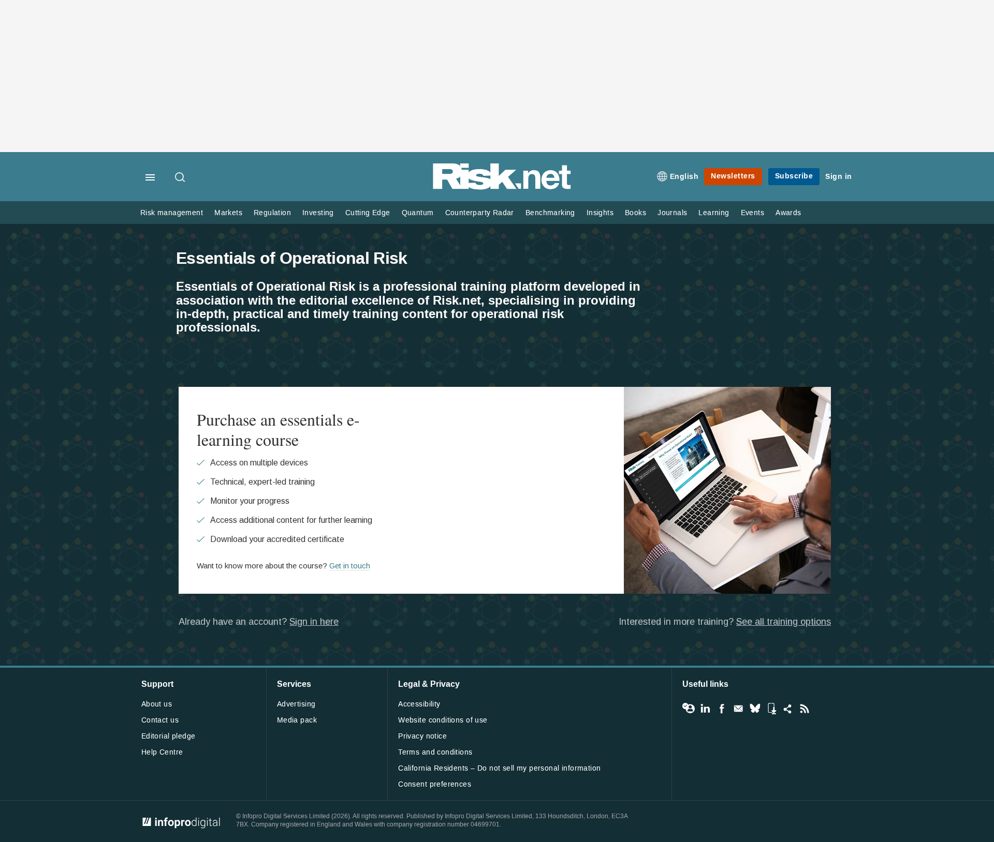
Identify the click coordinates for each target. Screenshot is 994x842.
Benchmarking (550, 212)
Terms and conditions (435, 752)
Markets (228, 212)
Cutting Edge (367, 212)
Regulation (272, 212)
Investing (318, 212)
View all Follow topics (688, 708)
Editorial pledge (168, 736)
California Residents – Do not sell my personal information (499, 768)
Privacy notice (422, 736)
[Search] (180, 178)
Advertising (296, 704)
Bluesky (755, 708)
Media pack (297, 720)
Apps (771, 708)
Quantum (418, 212)
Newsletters (733, 176)
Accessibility (419, 704)
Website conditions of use (443, 720)
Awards (788, 212)
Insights (600, 212)
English (684, 176)
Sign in (838, 176)
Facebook (721, 708)
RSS (804, 708)
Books (635, 212)
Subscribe (794, 176)
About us (156, 704)
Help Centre (162, 752)
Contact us (160, 720)
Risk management (171, 212)
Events (752, 212)
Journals (672, 212)
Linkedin (705, 708)
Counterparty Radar (479, 212)
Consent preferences (434, 784)
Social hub (788, 708)
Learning (713, 212)
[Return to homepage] (502, 187)
